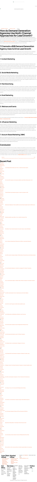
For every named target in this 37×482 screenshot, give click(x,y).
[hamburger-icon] (36, 6)
